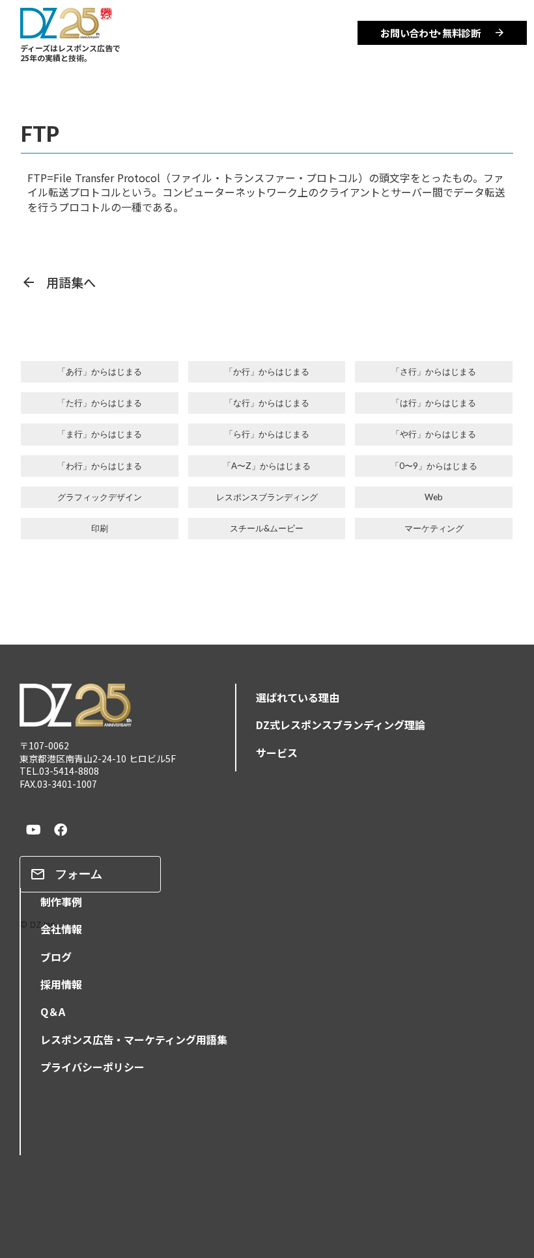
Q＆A (52, 1011)
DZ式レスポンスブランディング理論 (340, 724)
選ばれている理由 (297, 697)
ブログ (56, 957)
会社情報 (61, 929)
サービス (277, 752)
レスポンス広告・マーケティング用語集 (133, 1039)
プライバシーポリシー (92, 1067)
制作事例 (61, 901)
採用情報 (61, 984)
